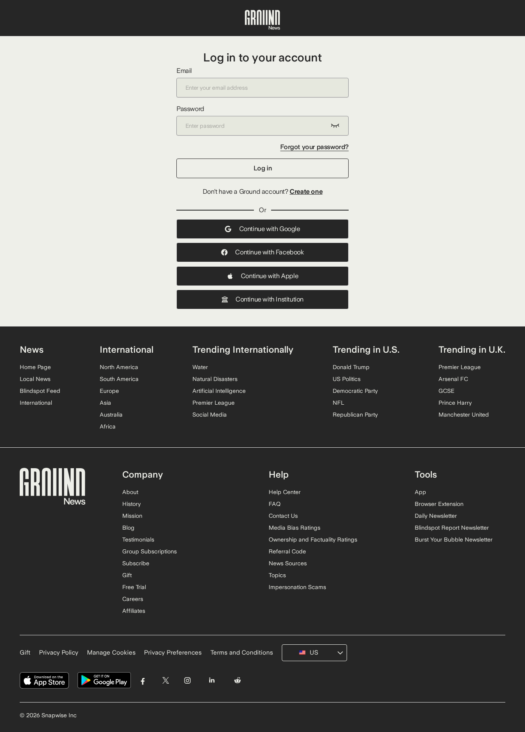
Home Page (35, 367)
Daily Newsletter (436, 515)
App (420, 492)
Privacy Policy (58, 652)
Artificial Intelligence (219, 391)
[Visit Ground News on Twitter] (165, 680)
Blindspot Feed (40, 391)
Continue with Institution (269, 299)
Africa (108, 426)
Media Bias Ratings (294, 527)
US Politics (347, 379)
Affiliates (133, 610)
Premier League (213, 402)
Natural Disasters (214, 379)
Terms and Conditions (241, 652)
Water (200, 367)
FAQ (275, 504)
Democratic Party (355, 391)
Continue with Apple (269, 276)
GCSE (446, 391)
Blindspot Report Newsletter (452, 527)
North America (119, 367)
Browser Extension (439, 504)
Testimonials (138, 539)
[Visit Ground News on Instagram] (187, 680)
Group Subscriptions (149, 551)
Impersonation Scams (297, 587)
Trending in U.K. (471, 349)
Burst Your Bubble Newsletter (454, 539)
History (131, 504)
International (36, 402)
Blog (128, 527)
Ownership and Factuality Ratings (313, 539)
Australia (111, 414)
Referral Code (287, 551)
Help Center (285, 492)
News (31, 349)
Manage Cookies (111, 652)
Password (190, 109)
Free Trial (134, 587)
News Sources (288, 563)
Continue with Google (269, 229)
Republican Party (355, 414)
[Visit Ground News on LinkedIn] (211, 680)
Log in (262, 168)
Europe (109, 391)
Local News (35, 379)
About (130, 492)
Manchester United (463, 414)
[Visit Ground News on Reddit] (238, 680)
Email (184, 71)
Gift (127, 575)
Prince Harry (455, 402)
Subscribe (135, 563)
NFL (338, 402)
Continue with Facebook (269, 252)
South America (119, 379)
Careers (132, 599)
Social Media (209, 414)
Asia (105, 402)
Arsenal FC (453, 379)
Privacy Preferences (173, 652)
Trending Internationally (242, 349)
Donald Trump (351, 367)
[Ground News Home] (262, 20)
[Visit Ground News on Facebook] (143, 681)
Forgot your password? (314, 147)
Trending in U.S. (366, 349)
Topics (277, 575)
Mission (132, 515)
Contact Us (283, 515)
